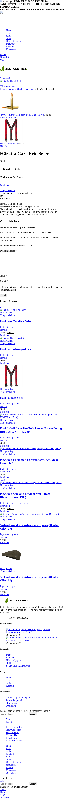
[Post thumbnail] (28, 629)
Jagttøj (11, 89)
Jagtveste (24, 503)
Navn (3, 275)
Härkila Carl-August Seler (16, 349)
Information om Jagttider (17, 640)
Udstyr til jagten (13, 660)
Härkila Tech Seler (9, 143)
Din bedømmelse (9, 245)
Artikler (9, 683)
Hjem (8, 677)
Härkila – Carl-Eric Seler (15, 321)
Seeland (4, 537)
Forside (4, 89)
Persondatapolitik (14, 700)
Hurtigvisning (6, 312)
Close (2, 781)
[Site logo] (15, 25)
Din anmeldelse (8, 251)
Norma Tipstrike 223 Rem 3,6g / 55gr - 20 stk (22, 115)
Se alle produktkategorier (18, 665)
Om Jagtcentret (13, 703)
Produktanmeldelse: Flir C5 (19, 632)
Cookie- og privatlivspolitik (19, 697)
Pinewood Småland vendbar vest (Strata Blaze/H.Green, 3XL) (25, 495)
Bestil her (4, 185)
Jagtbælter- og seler (24, 89)
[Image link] (16, 602)
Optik (8, 663)
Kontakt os (11, 686)
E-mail (4, 281)
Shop (8, 680)
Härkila (3, 146)
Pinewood (5, 471)
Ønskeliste (11, 705)
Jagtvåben (11, 657)
